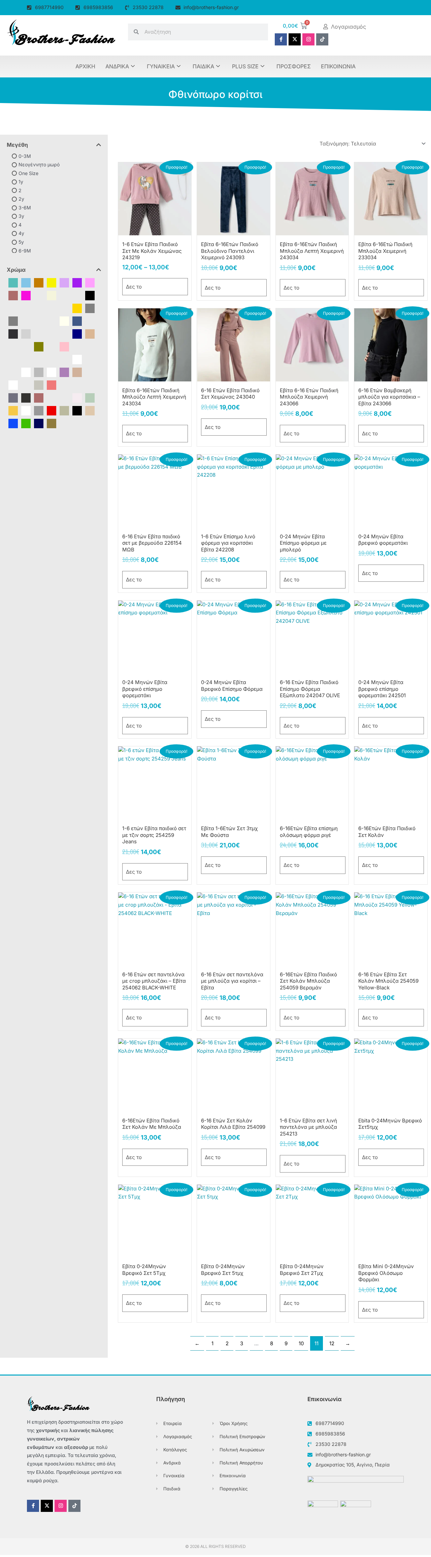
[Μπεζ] (90, 410)
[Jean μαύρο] (13, 333)
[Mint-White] (64, 333)
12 (331, 1343)
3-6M (25, 207)
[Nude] (90, 333)
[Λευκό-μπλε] (77, 384)
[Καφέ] (38, 282)
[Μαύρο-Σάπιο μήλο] (51, 397)
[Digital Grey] (38, 308)
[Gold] (77, 308)
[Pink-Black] (90, 346)
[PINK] (64, 346)
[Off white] (13, 346)
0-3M (25, 156)
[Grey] (13, 321)
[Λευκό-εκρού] (38, 384)
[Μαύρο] (77, 410)
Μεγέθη (17, 144)
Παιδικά (203, 66)
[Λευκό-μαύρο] (64, 384)
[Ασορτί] (51, 372)
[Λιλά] (64, 282)
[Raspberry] (13, 359)
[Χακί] (51, 423)
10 (301, 1343)
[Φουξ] (26, 295)
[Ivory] (64, 321)
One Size (28, 173)
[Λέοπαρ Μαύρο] (26, 384)
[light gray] (26, 333)
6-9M (25, 250)
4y (21, 233)
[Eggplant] (51, 308)
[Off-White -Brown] (26, 346)
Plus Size (245, 66)
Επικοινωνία (338, 66)
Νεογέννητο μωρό (39, 164)
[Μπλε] (13, 423)
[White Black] (90, 359)
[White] (77, 359)
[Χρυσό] (13, 410)
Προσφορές (293, 66)
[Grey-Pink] (26, 321)
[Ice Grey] (38, 321)
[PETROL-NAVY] (51, 346)
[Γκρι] (38, 410)
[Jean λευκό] (90, 321)
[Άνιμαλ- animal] (26, 372)
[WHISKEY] (51, 359)
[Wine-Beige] (13, 372)
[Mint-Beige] (51, 333)
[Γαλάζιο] (26, 282)
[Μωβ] (77, 282)
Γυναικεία (161, 66)
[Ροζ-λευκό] (77, 397)
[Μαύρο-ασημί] (13, 397)
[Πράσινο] (26, 423)
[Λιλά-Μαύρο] (90, 384)
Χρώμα (16, 269)
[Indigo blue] (51, 321)
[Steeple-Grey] (38, 359)
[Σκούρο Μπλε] (38, 423)
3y (21, 216)
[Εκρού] (77, 372)
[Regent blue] (26, 359)
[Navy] (77, 333)
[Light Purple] (38, 333)
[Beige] (51, 295)
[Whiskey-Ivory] (64, 359)
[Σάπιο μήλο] (13, 295)
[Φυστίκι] (90, 397)
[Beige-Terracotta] (77, 295)
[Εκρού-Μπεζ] (90, 372)
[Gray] (90, 308)
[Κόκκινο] (51, 410)
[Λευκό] (26, 410)
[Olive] (38, 346)
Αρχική (85, 66)
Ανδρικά (117, 66)
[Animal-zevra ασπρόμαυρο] (38, 295)
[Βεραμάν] (13, 282)
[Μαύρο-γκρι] (26, 397)
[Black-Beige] (13, 308)
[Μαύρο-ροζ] (38, 397)
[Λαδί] (64, 410)
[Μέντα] (64, 397)
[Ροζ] (90, 282)
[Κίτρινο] (51, 282)
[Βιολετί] (64, 372)
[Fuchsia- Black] (64, 308)
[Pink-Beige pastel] (77, 346)
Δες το (134, 286)
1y (21, 181)
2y (21, 199)
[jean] (77, 321)
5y (21, 242)
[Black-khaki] (26, 308)
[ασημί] (38, 372)
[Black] (90, 295)
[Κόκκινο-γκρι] (13, 384)
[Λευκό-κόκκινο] (51, 384)
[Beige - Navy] (64, 295)
